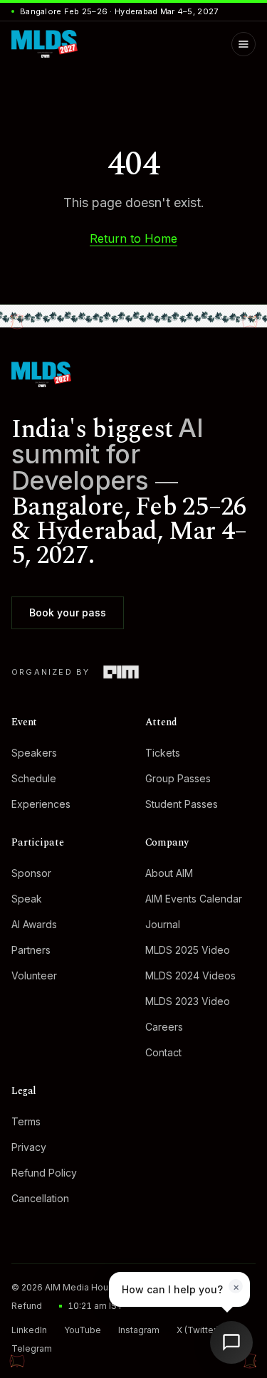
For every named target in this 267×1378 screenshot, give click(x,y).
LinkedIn (29, 1330)
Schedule (33, 778)
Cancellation (40, 1198)
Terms (26, 1121)
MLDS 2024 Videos (190, 975)
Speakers (34, 753)
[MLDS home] (133, 374)
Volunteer (34, 975)
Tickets (162, 753)
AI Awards (34, 924)
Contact (163, 1052)
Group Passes (178, 778)
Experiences (40, 804)
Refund (26, 1305)
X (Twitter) (198, 1330)
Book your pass (67, 612)
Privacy (28, 1147)
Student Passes (181, 804)
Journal (162, 924)
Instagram (138, 1330)
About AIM (169, 873)
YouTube (82, 1330)
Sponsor (31, 873)
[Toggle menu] (243, 44)
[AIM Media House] (120, 671)
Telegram (31, 1348)
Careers (164, 1027)
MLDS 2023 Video (187, 1001)
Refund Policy (44, 1173)
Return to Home (133, 238)
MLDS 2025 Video (187, 950)
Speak (26, 899)
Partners (31, 950)
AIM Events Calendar (193, 899)
